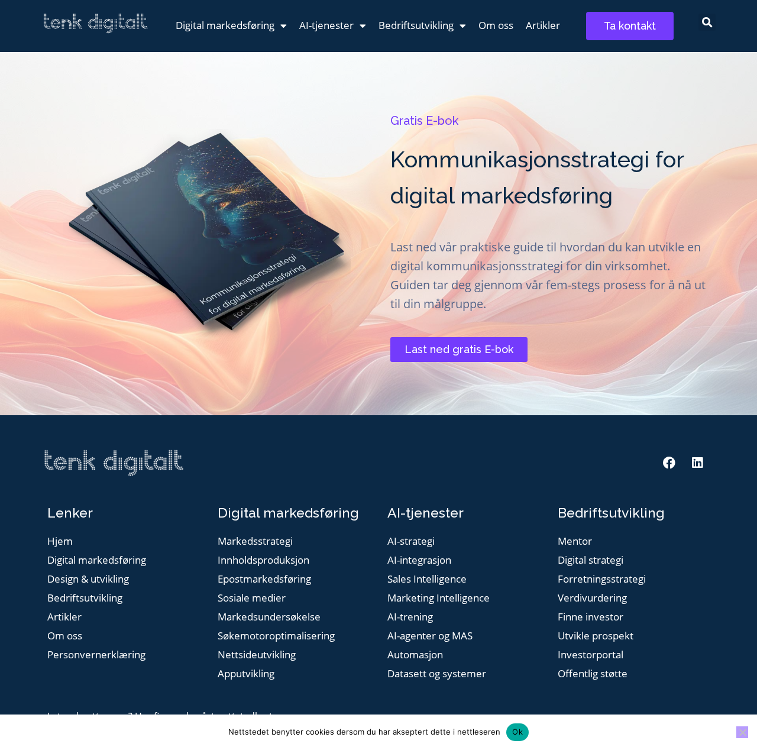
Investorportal (590, 655)
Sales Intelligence (427, 579)
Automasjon (415, 655)
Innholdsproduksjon (263, 560)
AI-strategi (411, 541)
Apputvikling (246, 674)
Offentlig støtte (592, 674)
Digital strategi (590, 560)
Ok (517, 731)
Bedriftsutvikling (416, 25)
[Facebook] (669, 463)
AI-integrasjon (419, 560)
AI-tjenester (326, 25)
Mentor (575, 541)
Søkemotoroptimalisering (276, 636)
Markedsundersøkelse (269, 617)
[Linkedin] (697, 463)
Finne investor (590, 617)
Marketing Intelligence (438, 598)
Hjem (60, 541)
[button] (707, 22)
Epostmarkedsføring (264, 579)
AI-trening (410, 617)
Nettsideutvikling (257, 655)
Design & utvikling (88, 579)
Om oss (495, 25)
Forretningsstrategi (602, 579)
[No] (742, 732)
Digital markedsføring (225, 25)
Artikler (543, 25)
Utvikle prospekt (595, 636)
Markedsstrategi (255, 541)
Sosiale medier (252, 598)
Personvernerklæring (96, 655)
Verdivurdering (592, 598)
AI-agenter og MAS (430, 636)
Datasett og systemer (436, 674)
